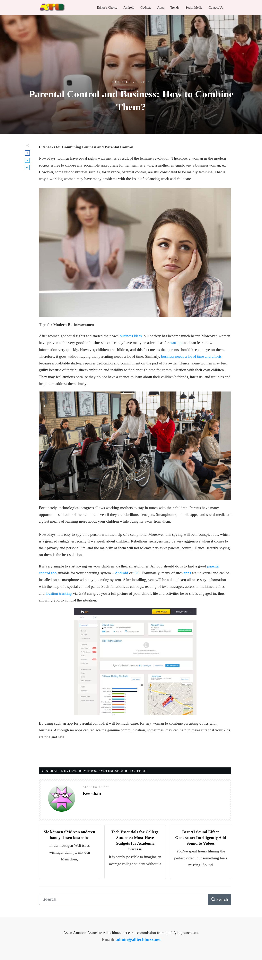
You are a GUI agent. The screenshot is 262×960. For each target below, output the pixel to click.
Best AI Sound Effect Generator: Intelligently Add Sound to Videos (200, 837)
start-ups (176, 342)
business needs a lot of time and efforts (191, 356)
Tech (142, 771)
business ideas (131, 336)
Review (68, 771)
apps (187, 573)
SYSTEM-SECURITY (116, 771)
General (50, 771)
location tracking (59, 593)
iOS (136, 573)
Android (121, 573)
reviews (87, 771)
